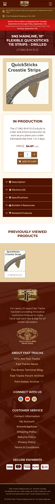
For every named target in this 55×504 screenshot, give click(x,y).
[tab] (27, 182)
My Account (26, 421)
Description (18, 182)
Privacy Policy (27, 442)
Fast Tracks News (27, 364)
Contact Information (27, 416)
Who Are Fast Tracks (27, 358)
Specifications (19, 197)
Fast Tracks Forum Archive (27, 375)
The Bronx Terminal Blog (27, 370)
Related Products (21, 213)
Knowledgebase (27, 426)
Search (43, 1)
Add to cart (29, 161)
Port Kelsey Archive (27, 381)
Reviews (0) (18, 189)
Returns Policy (27, 437)
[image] (27, 83)
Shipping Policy (27, 431)
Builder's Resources (23, 205)
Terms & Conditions (27, 447)
